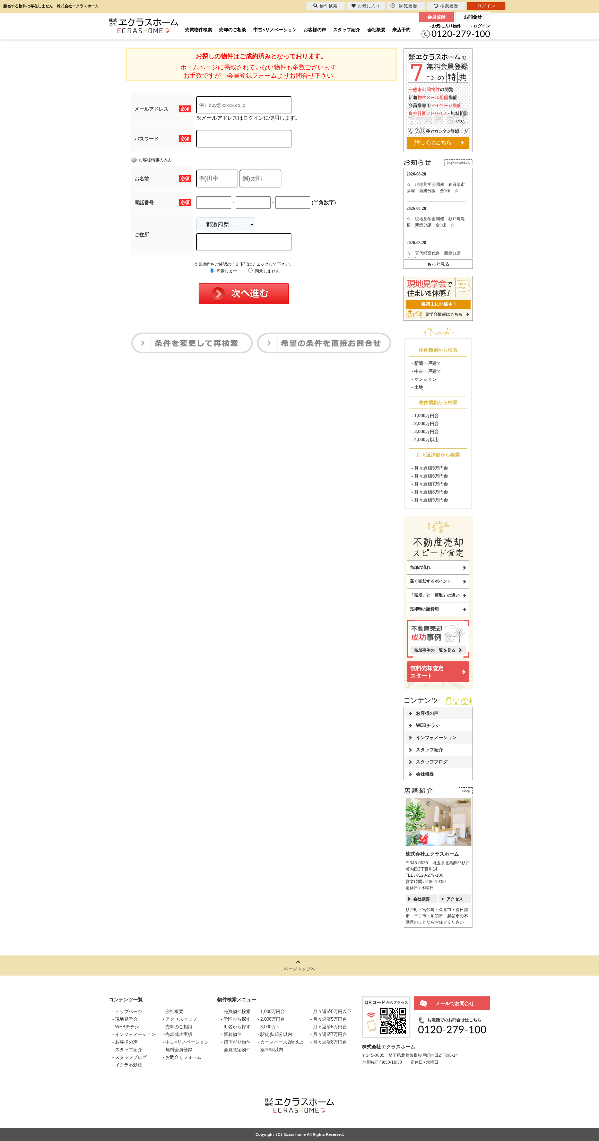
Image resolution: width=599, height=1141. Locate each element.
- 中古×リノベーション (186, 1042)
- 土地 (417, 387)
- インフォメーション (134, 1034)
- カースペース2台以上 (280, 1042)
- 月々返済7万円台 (429, 484)
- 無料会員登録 (177, 1049)
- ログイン (480, 26)
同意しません (267, 271)
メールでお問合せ (454, 1003)
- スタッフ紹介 (127, 1049)
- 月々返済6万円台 (429, 476)
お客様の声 (315, 29)
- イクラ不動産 (127, 1064)
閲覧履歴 (408, 5)
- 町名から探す (236, 1026)
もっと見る (438, 264)
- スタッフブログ (129, 1057)
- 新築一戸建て (426, 363)
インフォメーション (436, 737)
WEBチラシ (428, 725)
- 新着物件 (231, 1034)
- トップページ (127, 1011)
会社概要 (376, 29)
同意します (226, 271)
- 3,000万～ (269, 1026)
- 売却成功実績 (177, 1034)
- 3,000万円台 (425, 431)
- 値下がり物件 (236, 1042)
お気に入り (369, 5)
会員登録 (436, 16)
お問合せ (473, 16)
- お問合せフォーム (182, 1057)
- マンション (424, 379)
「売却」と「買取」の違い (435, 595)
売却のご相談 (232, 29)
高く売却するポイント (430, 581)
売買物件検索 (198, 29)
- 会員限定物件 (236, 1049)
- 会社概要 (173, 1011)
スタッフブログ (432, 761)
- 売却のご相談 (177, 1026)
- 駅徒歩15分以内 (275, 1034)
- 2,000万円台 (425, 423)
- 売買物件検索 (236, 1011)
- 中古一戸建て (426, 371)
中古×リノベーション (275, 29)
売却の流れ (420, 567)
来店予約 (401, 29)
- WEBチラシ (125, 1026)
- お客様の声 (125, 1042)
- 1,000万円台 (425, 415)
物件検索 (329, 5)
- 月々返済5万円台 (429, 468)
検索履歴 (449, 5)
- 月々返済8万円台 (429, 492)
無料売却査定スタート (427, 672)
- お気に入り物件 (445, 26)
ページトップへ (299, 969)
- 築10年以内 (270, 1049)
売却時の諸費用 (424, 609)
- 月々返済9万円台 (429, 500)
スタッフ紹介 (346, 29)
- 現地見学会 (125, 1019)
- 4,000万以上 (425, 439)
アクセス (454, 898)
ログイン (486, 5)
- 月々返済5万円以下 (330, 1011)
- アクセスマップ (180, 1019)
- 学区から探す (236, 1019)
